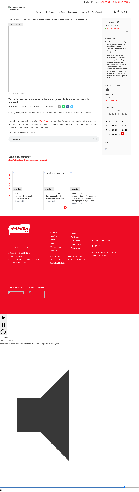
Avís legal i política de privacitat (104, 252)
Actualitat (17, 19)
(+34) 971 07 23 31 (107, 2)
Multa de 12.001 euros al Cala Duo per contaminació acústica (117, 51)
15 (123, 126)
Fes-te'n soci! (97, 12)
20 (116, 130)
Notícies (39, 12)
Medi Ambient (55, 247)
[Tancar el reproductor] (1, 490)
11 (109, 126)
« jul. (106, 143)
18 (109, 130)
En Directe (75, 237)
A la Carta (61, 12)
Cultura (53, 243)
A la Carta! (75, 241)
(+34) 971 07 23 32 (123, 2)
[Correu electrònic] (59, 106)
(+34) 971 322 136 (24, 253)
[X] (71, 106)
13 (116, 126)
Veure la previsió (111, 100)
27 (116, 134)
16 (126, 126)
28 (119, 134)
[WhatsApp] (63, 106)
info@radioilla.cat (15, 256)
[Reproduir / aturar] (3, 324)
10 (106, 126)
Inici (10, 19)
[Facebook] (67, 106)
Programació (73, 12)
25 (109, 134)
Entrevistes (54, 251)
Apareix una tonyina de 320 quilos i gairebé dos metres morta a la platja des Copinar (117, 58)
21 (119, 130)
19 (113, 130)
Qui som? (85, 12)
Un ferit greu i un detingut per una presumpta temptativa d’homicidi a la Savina (117, 44)
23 (126, 130)
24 (106, 134)
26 (113, 134)
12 (113, 126)
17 (106, 130)
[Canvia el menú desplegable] (42, 12)
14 (119, 126)
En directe (50, 12)
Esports (53, 240)
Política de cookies (99, 255)
